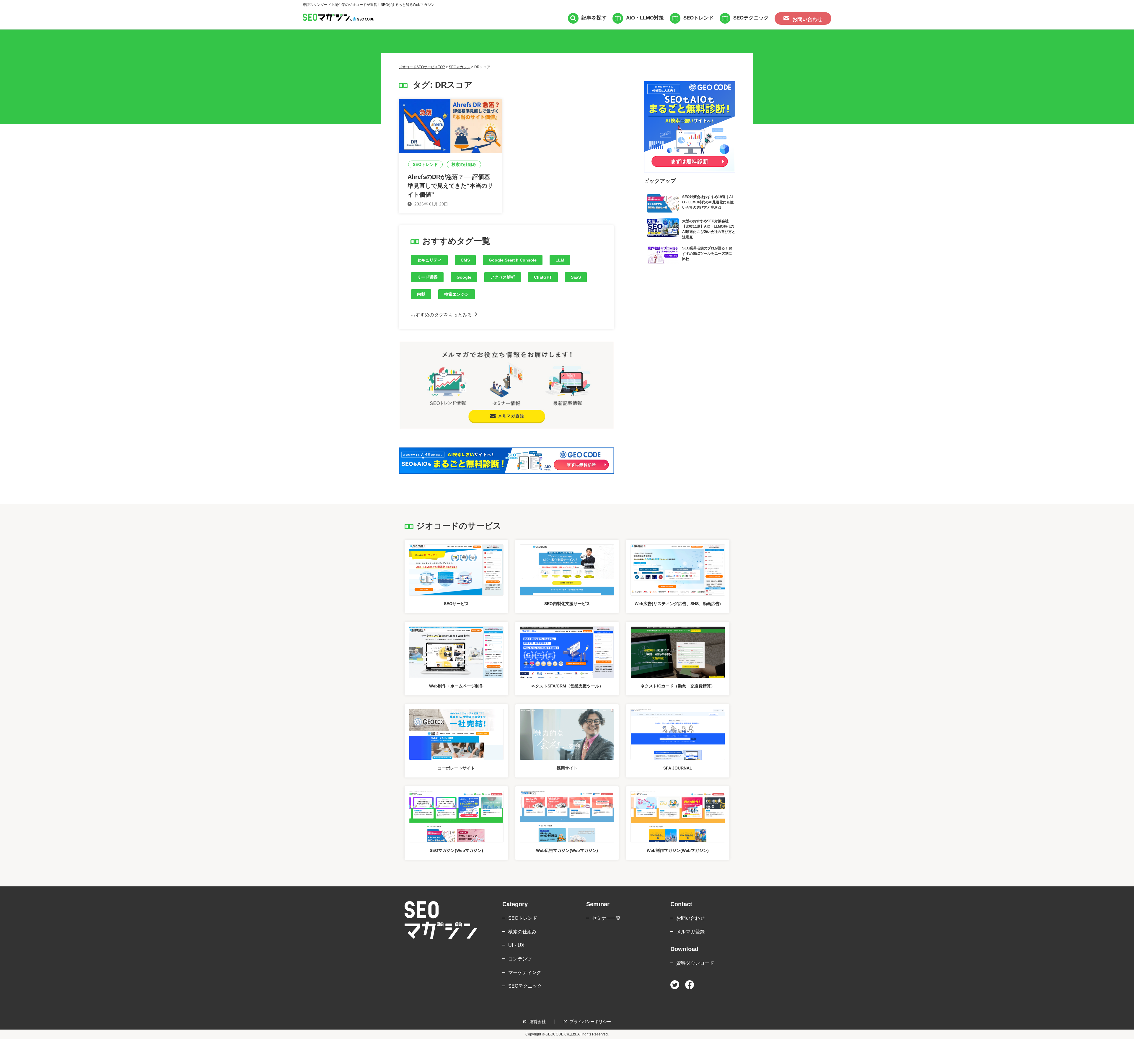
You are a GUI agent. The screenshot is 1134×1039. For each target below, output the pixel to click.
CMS (465, 260)
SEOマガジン (459, 67)
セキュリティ (429, 260)
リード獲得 (427, 277)
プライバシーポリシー (590, 1022)
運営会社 (537, 1022)
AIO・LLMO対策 (645, 18)
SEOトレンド (698, 18)
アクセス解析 (502, 277)
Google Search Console (513, 260)
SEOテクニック (751, 18)
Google (464, 277)
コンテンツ (520, 958)
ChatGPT (543, 277)
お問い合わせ (690, 918)
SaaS (576, 277)
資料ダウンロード (695, 963)
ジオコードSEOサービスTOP (422, 67)
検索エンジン (456, 294)
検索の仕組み (522, 931)
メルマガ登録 (690, 931)
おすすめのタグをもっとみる (441, 314)
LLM (559, 260)
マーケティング (524, 972)
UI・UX (516, 945)
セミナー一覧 (606, 918)
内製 (421, 294)
